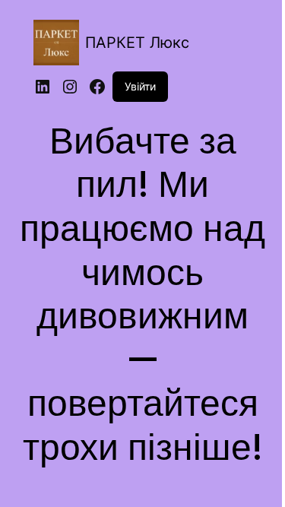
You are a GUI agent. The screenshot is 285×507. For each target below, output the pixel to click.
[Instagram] (70, 87)
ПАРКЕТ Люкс (137, 42)
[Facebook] (97, 87)
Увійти (140, 86)
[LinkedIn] (42, 87)
